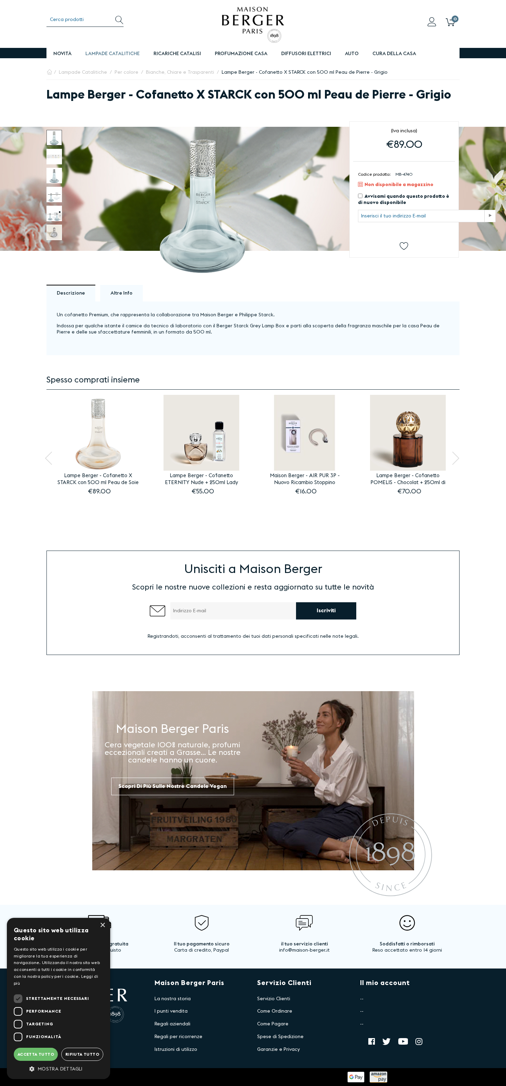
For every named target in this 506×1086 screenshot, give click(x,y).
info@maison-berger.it (304, 950)
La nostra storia (173, 998)
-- (361, 998)
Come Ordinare (274, 1011)
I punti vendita (171, 1011)
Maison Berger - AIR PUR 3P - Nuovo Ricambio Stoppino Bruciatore (305, 479)
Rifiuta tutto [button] (82, 1054)
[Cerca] (119, 20)
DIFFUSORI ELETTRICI (306, 53)
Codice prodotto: (374, 174)
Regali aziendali (172, 1024)
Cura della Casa (394, 53)
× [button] (102, 925)
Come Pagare (272, 1024)
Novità (62, 53)
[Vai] (489, 216)
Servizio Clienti (273, 998)
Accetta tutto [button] (36, 1054)
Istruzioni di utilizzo (176, 1049)
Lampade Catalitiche (112, 53)
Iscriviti (326, 610)
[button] (58, 1068)
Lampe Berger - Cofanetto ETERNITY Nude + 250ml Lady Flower (201, 479)
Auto (352, 53)
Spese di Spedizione (280, 1036)
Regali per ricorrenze (178, 1036)
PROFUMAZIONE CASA (241, 53)
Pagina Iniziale (49, 72)
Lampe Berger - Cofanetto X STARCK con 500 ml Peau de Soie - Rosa (98, 479)
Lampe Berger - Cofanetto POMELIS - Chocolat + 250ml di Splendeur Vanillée (407, 479)
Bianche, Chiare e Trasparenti (180, 72)
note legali (345, 636)
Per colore (126, 72)
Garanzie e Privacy (278, 1049)
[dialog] (58, 998)
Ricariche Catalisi (177, 53)
